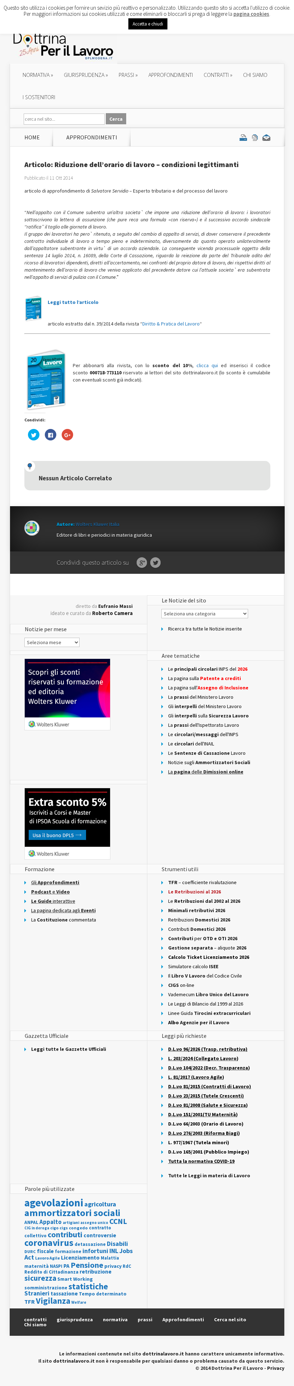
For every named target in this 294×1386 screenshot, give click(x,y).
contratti (218, 74)
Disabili (117, 1243)
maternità (36, 1266)
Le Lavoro (207, 753)
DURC (30, 1251)
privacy (113, 1266)
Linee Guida (209, 1013)
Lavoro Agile (47, 1258)
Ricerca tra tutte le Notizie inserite (205, 628)
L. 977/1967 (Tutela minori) (198, 1142)
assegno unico (94, 1222)
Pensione (87, 1265)
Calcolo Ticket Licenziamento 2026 (208, 957)
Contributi (197, 929)
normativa (38, 74)
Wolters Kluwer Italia (97, 524)
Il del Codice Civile (205, 975)
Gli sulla (208, 715)
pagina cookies (251, 14)
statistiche (88, 1286)
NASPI (56, 1266)
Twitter (155, 563)
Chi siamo (255, 74)
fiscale (45, 1251)
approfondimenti (170, 74)
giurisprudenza (86, 74)
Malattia (110, 1258)
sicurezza (40, 1278)
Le (204, 901)
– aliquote (207, 947)
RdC (127, 1266)
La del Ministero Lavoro (200, 697)
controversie (100, 1235)
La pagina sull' (208, 687)
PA (66, 1265)
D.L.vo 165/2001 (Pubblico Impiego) (208, 1152)
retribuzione (96, 1271)
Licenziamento (80, 1257)
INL (113, 1251)
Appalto (50, 1222)
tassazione (64, 1293)
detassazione (90, 1244)
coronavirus (49, 1242)
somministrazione (45, 1287)
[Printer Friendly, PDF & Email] (255, 137)
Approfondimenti (183, 1319)
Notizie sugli (209, 762)
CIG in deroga (36, 1228)
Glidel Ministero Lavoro (205, 706)
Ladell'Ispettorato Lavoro (203, 725)
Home (32, 137)
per (202, 938)
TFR (29, 1301)
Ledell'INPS (203, 734)
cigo (54, 1227)
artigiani (71, 1222)
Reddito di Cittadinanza (51, 1272)
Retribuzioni (199, 919)
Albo (198, 1022)
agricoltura (100, 1204)
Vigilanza (53, 1300)
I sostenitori (39, 97)
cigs (64, 1227)
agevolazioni (53, 1202)
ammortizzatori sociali (72, 1213)
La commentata (63, 919)
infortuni (95, 1251)
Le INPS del (207, 669)
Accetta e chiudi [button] (148, 24)
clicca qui (208, 365)
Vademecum (208, 994)
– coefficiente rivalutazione (202, 882)
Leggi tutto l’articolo (73, 302)
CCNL (118, 1221)
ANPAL (31, 1222)
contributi (65, 1234)
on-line (181, 985)
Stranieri (36, 1293)
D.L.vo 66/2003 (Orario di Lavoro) (205, 1124)
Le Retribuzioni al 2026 (194, 891)
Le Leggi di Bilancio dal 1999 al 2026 (205, 1004)
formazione (68, 1251)
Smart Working (75, 1279)
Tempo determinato (103, 1294)
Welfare (78, 1302)
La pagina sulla (204, 678)
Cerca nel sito (230, 1319)
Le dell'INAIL (191, 743)
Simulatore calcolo (193, 966)
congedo (78, 1227)
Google (141, 563)
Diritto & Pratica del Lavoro (171, 323)
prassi (128, 74)
